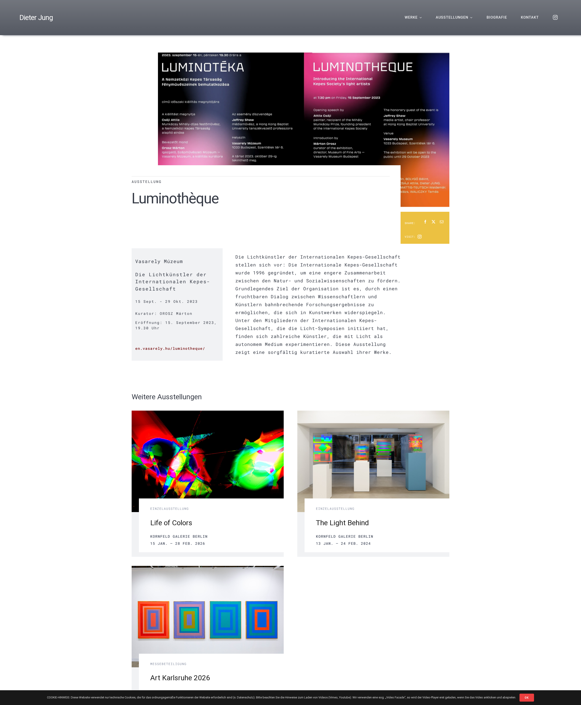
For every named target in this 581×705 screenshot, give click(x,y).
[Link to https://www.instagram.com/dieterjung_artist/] (420, 236)
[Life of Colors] (208, 414)
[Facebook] (425, 222)
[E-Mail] (442, 222)
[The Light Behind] (373, 414)
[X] (433, 222)
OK (527, 697)
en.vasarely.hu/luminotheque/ (170, 348)
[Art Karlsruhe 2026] (208, 569)
